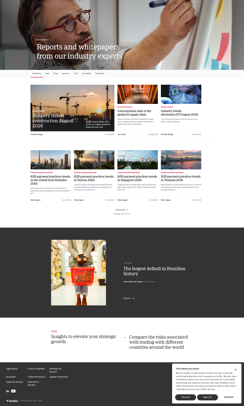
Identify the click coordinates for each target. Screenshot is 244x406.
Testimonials (99, 73)
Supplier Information (58, 377)
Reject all (207, 397)
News (47, 73)
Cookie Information (36, 377)
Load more (120, 210)
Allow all (185, 397)
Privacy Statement (36, 369)
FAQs (76, 73)
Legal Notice (11, 369)
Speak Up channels (14, 382)
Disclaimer (11, 377)
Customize (228, 397)
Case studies (86, 73)
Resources (66, 73)
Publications (37, 73)
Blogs (56, 73)
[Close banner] (235, 370)
